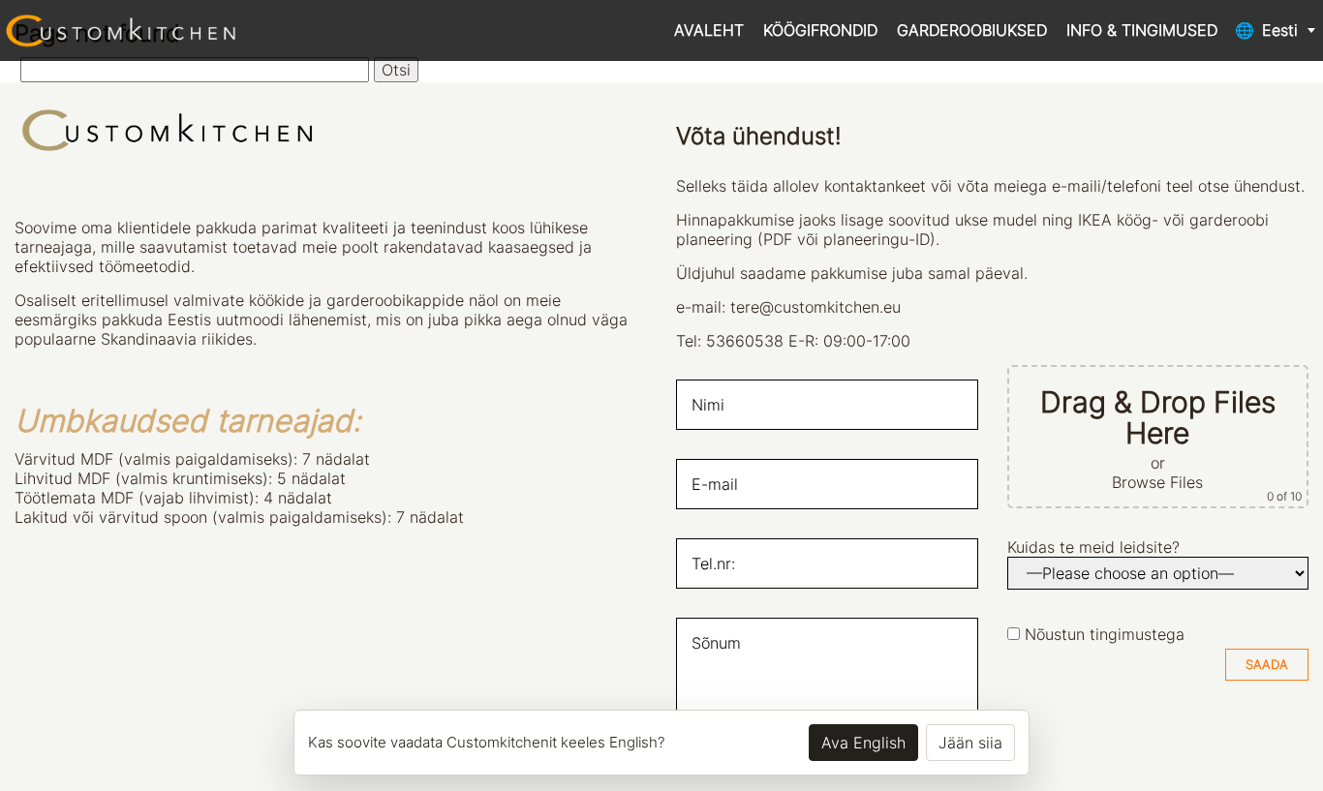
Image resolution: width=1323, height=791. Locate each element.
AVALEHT (709, 30)
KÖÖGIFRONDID (820, 30)
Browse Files (1157, 482)
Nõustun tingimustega (1105, 634)
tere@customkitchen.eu (815, 307)
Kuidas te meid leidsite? (1093, 547)
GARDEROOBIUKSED (972, 30)
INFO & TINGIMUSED (1141, 30)
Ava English (863, 742)
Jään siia (970, 742)
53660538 (745, 340)
